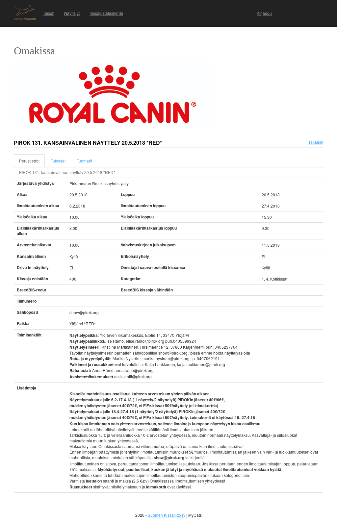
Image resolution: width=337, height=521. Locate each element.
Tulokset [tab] (58, 160)
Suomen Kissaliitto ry (166, 515)
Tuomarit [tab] (84, 160)
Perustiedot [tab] (29, 160)
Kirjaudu (264, 13)
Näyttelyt (72, 13)
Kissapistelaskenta (106, 13)
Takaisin (315, 142)
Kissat (48, 13)
